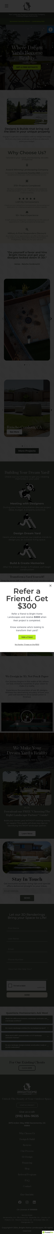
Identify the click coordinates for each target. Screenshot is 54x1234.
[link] (27, 637)
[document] (27, 617)
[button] (50, 586)
